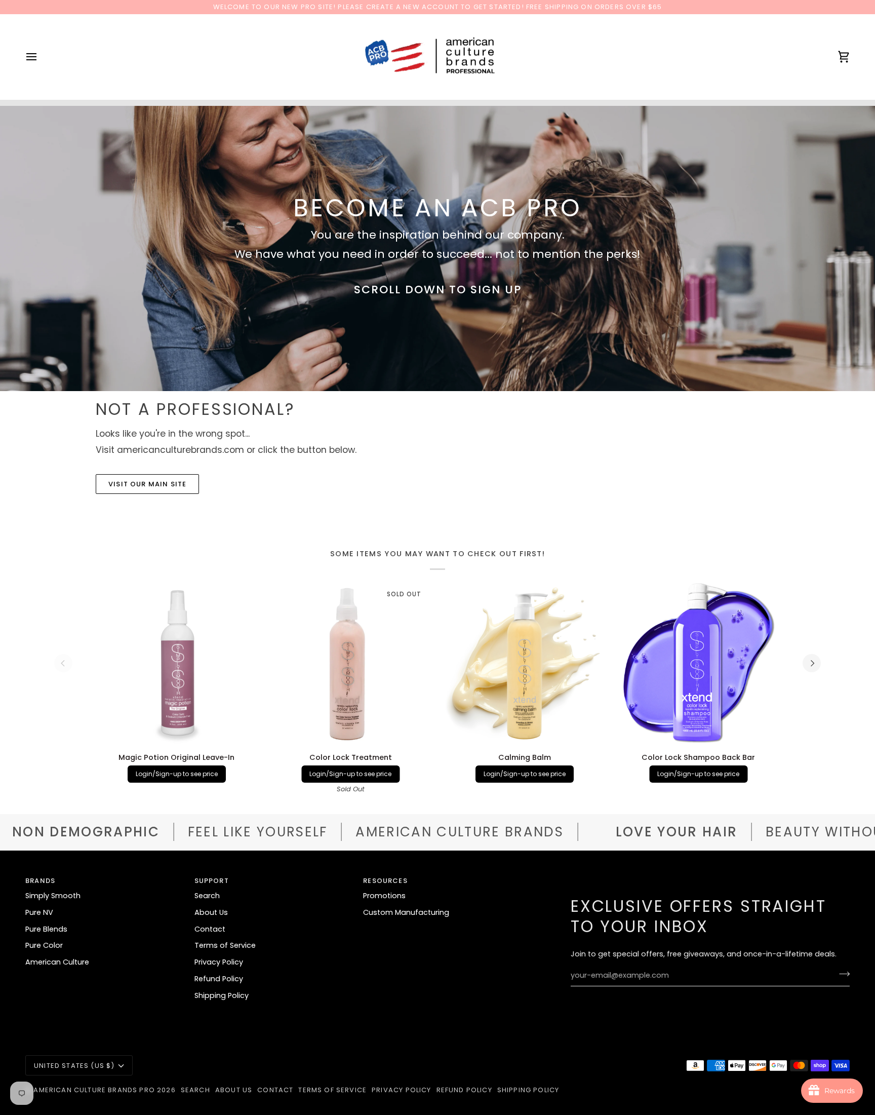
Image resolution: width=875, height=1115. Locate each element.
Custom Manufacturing (406, 912)
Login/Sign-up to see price (177, 774)
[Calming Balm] (525, 663)
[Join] (841, 974)
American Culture (57, 962)
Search (207, 896)
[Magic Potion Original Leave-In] (177, 663)
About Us (211, 912)
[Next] (812, 663)
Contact (209, 929)
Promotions (384, 896)
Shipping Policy (221, 995)
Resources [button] (385, 881)
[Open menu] (40, 57)
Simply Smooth (53, 896)
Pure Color (44, 945)
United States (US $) (74, 1065)
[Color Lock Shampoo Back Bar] (699, 663)
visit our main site (147, 484)
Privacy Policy (218, 962)
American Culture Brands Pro (94, 1090)
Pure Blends (46, 929)
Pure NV (39, 912)
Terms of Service (225, 945)
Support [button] (211, 881)
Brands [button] (40, 881)
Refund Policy (218, 979)
